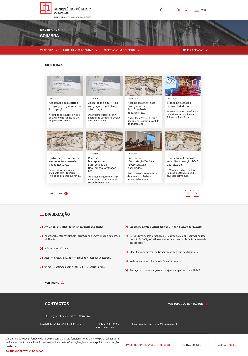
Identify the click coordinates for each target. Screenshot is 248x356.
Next (196, 193)
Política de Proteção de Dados (24, 351)
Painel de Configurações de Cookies (148, 345)
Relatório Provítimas (56, 248)
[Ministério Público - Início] (65, 10)
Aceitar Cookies (227, 345)
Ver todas (56, 193)
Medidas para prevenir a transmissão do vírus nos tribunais (164, 251)
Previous (188, 193)
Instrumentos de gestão (78, 50)
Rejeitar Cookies (191, 345)
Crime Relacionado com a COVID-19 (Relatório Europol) (75, 266)
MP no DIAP (46, 50)
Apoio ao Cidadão (193, 50)
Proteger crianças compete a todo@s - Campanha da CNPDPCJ (165, 270)
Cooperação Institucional (119, 50)
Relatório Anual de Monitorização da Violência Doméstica (77, 257)
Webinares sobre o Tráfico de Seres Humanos (155, 261)
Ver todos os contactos (185, 303)
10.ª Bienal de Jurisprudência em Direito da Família (73, 226)
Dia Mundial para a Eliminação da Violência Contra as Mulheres (166, 226)
